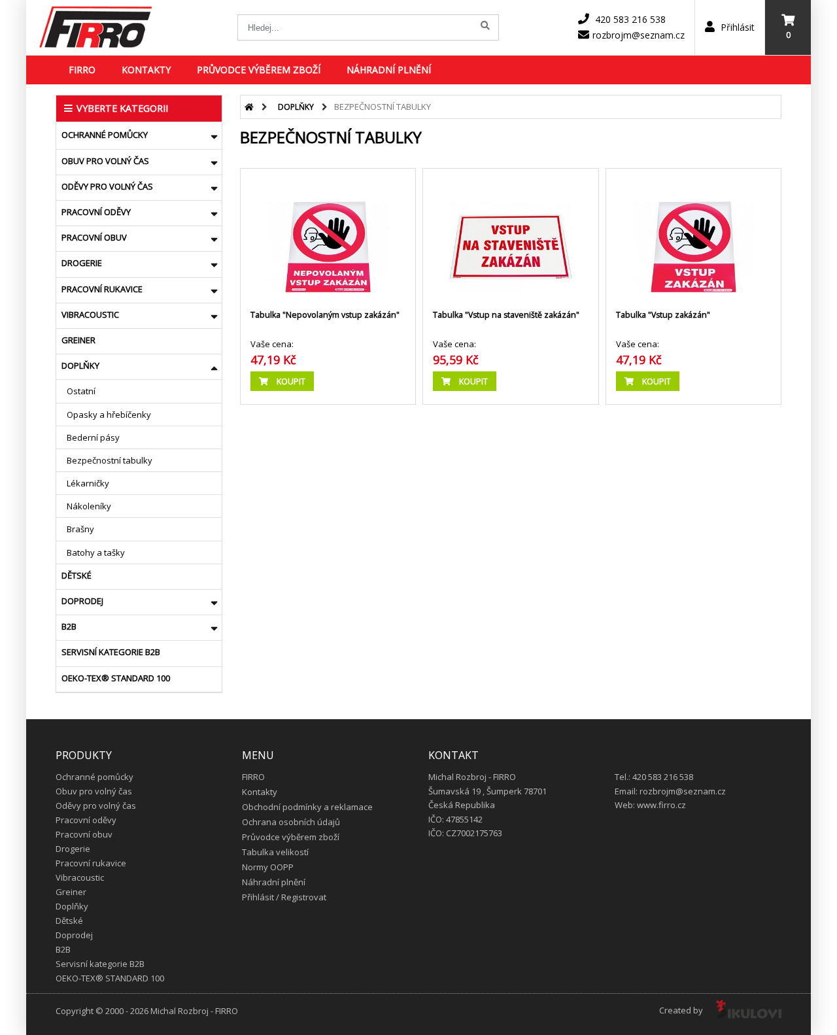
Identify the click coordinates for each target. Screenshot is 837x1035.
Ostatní (81, 391)
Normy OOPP (268, 867)
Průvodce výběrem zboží (258, 69)
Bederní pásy (93, 437)
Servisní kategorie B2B (110, 652)
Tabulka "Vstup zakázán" (663, 314)
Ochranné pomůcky (104, 135)
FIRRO (82, 69)
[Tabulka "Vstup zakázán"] (693, 234)
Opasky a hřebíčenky (109, 414)
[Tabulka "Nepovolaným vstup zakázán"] (328, 234)
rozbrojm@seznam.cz (638, 35)
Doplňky (80, 365)
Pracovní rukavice (102, 289)
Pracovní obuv (94, 237)
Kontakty (146, 69)
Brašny (80, 529)
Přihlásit (736, 27)
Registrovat (303, 897)
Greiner (78, 340)
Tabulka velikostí (275, 852)
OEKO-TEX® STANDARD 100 (115, 678)
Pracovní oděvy (96, 212)
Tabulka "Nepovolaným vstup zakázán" (325, 314)
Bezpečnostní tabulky (109, 460)
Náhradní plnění (389, 69)
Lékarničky (88, 483)
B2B (69, 626)
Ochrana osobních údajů (291, 822)
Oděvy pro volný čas (107, 186)
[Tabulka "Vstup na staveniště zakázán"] (510, 234)
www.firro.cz (661, 805)
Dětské (76, 575)
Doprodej (82, 601)
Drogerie (81, 263)
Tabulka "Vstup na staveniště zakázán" (506, 314)
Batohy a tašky (96, 552)
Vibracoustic (90, 314)
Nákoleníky (89, 506)
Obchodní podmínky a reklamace (307, 807)
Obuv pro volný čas (105, 161)
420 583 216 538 (630, 19)
